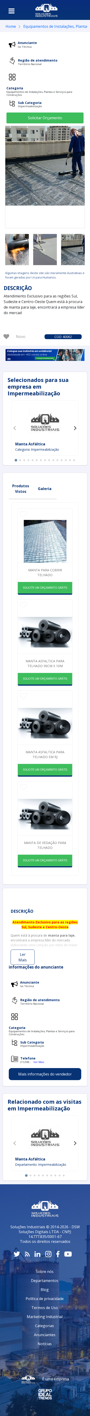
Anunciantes (44, 1334)
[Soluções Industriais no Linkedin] (37, 1254)
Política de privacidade (45, 1298)
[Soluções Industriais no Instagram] (48, 1254)
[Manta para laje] (17, 249)
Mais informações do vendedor (45, 1074)
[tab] (16, 460)
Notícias (45, 1343)
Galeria (44, 488)
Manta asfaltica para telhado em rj (45, 754)
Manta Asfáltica (30, 1159)
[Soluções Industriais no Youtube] (68, 1254)
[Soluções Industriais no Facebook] (58, 1254)
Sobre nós (45, 1271)
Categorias (44, 1325)
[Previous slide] (15, 428)
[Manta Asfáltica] (45, 1137)
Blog (45, 1289)
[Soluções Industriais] (46, 10)
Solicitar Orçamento (45, 117)
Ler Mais (22, 957)
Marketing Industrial (45, 1316)
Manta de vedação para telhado (45, 845)
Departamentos (44, 1280)
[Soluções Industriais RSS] (27, 1254)
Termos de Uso (44, 1307)
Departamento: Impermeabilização (40, 1164)
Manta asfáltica (30, 444)
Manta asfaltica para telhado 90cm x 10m (45, 663)
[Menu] (12, 10)
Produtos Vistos (20, 488)
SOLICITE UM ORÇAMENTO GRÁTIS (45, 588)
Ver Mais (38, 1062)
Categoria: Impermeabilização (37, 449)
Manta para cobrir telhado (45, 572)
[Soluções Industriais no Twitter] (17, 1254)
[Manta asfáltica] (45, 421)
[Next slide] (75, 428)
